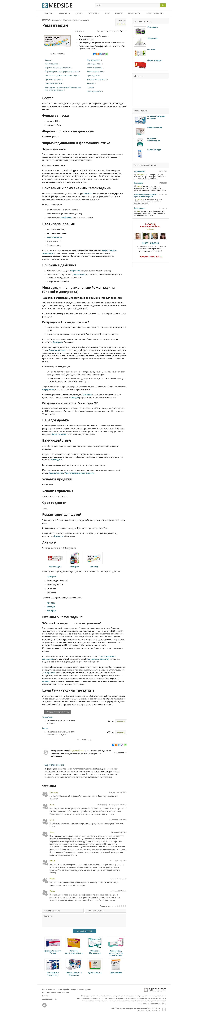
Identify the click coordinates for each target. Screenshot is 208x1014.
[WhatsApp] (107, 54)
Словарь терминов (154, 13)
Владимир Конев (76, 750)
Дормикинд (139, 171)
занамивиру (48, 659)
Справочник (133, 13)
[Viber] (103, 54)
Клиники (118, 13)
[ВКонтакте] (94, 54)
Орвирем (74, 566)
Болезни (48, 13)
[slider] (102, 805)
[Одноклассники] (97, 54)
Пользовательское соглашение (55, 992)
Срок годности (93, 75)
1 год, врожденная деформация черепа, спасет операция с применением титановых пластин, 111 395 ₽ (150, 246)
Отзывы (90, 87)
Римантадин (55, 566)
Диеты (78, 13)
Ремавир (94, 566)
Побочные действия (53, 83)
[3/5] (80, 31)
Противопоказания (53, 79)
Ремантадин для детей (96, 79)
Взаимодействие (94, 64)
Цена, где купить (94, 91)
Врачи (107, 13)
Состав (48, 60)
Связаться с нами (49, 999)
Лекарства (93, 13)
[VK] (44, 1005)
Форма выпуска (51, 64)
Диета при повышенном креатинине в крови (145, 195)
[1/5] (76, 31)
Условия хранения (95, 71)
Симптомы (63, 13)
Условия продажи (94, 68)
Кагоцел (51, 606)
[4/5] (82, 31)
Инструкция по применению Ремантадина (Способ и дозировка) (63, 88)
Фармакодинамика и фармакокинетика (61, 71)
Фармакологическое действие (58, 68)
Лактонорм (139, 208)
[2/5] (78, 31)
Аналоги (90, 83)
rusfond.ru (150, 229)
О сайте (45, 996)
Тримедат (138, 183)
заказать (121, 721)
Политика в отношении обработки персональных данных (67, 989)
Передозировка (93, 60)
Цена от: (121, 22)
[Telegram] (100, 54)
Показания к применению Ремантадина (62, 75)
